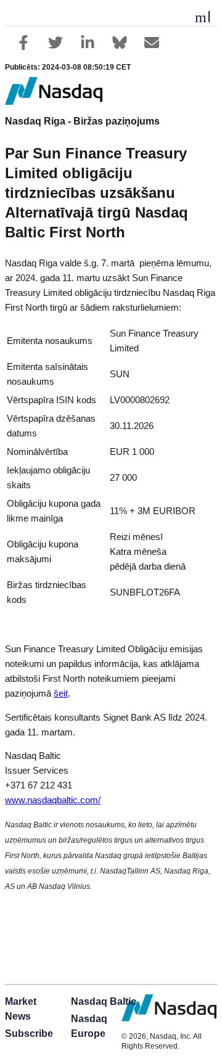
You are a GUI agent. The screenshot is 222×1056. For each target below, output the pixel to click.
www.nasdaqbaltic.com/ (53, 800)
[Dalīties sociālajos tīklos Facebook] (23, 42)
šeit (61, 693)
